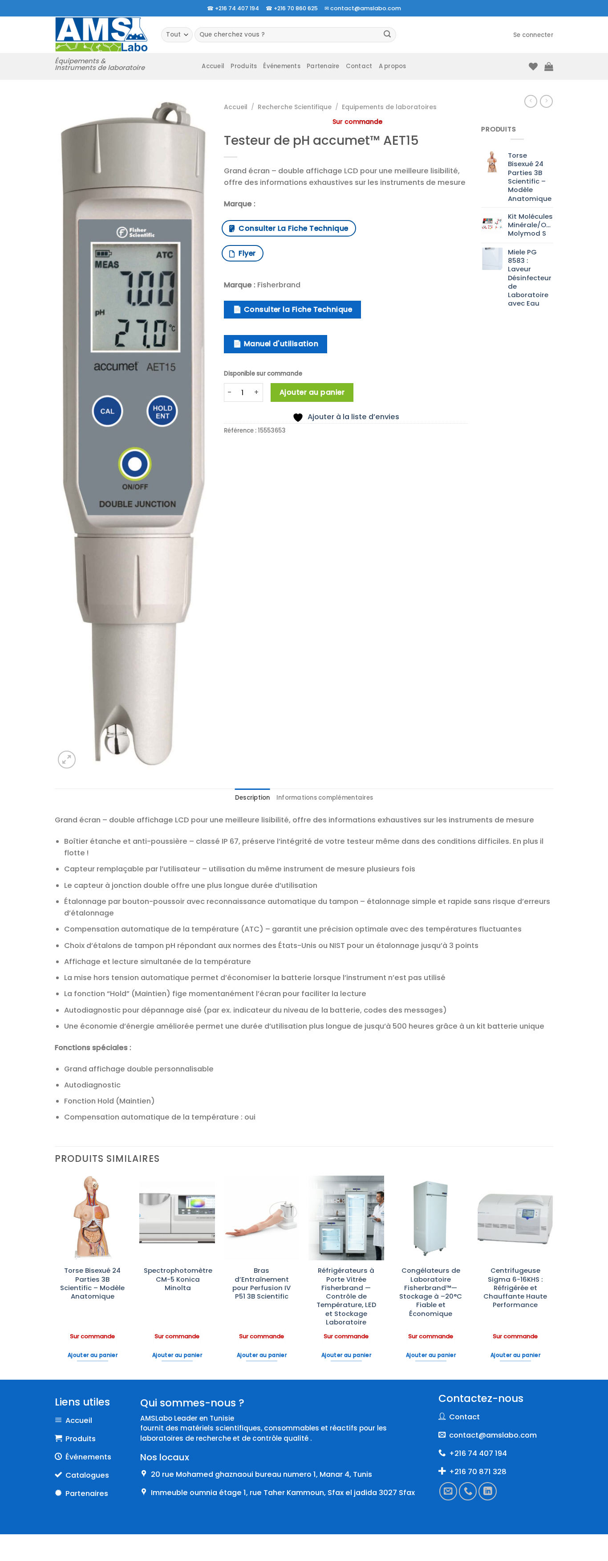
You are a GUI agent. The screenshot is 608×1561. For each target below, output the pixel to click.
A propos (392, 66)
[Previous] (55, 1277)
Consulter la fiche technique (291, 228)
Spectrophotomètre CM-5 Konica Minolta (178, 1279)
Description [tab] (252, 797)
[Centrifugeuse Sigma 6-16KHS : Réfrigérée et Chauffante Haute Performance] (515, 1218)
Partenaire (323, 66)
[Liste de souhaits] (533, 66)
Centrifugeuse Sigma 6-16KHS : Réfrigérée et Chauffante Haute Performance (515, 1287)
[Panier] (548, 66)
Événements (281, 66)
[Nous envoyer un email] (448, 1491)
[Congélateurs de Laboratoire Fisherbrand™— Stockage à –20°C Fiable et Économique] (431, 1218)
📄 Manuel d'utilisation (276, 344)
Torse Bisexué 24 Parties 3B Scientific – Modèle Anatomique (92, 1283)
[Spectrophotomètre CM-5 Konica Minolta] (177, 1218)
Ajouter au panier (312, 392)
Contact (359, 66)
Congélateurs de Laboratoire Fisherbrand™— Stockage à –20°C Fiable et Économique (430, 1292)
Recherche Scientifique (295, 106)
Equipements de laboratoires (389, 106)
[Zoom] (67, 759)
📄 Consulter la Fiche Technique (292, 309)
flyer (245, 253)
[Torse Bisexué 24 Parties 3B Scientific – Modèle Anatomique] (92, 1218)
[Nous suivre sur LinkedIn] (488, 1491)
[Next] (552, 1277)
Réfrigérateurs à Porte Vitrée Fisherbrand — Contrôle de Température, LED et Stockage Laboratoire (346, 1296)
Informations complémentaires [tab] (324, 797)
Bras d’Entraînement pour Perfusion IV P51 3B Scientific (261, 1283)
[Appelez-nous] (468, 1491)
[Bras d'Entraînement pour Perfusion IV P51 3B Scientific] (262, 1218)
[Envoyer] (387, 35)
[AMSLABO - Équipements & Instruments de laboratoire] (101, 34)
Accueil (213, 66)
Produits (244, 66)
